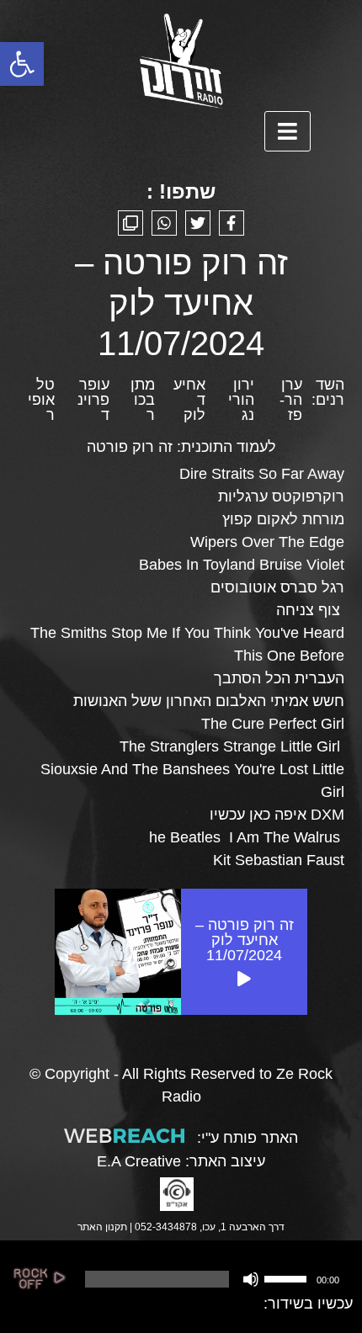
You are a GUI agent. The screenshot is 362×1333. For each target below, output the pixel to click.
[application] (211, 1279)
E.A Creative (139, 1161)
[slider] (287, 1277)
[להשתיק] (250, 1279)
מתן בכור (142, 399)
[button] (22, 64)
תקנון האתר (102, 1227)
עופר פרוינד (93, 399)
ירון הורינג (241, 399)
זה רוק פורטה (130, 446)
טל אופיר (41, 399)
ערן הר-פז (290, 399)
